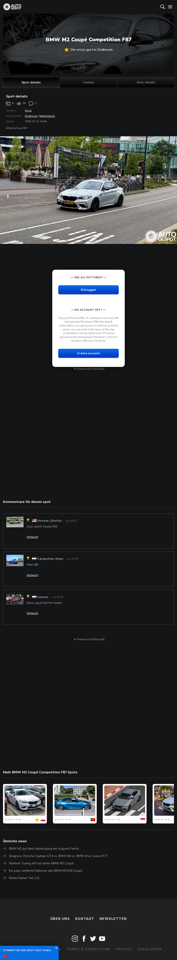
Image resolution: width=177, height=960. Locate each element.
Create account (88, 353)
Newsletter (113, 918)
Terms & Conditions (88, 949)
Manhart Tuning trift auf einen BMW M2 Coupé (41, 863)
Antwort (32, 537)
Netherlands (47, 116)
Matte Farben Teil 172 (24, 878)
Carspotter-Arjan (50, 559)
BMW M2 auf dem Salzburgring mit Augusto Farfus (44, 849)
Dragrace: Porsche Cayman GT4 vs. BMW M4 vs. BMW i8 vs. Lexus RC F (58, 856)
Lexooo (42, 597)
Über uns (60, 918)
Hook (28, 110)
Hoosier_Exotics (49, 521)
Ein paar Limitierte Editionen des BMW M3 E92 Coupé (45, 871)
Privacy (124, 949)
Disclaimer (150, 949)
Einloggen (88, 290)
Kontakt (84, 918)
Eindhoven (31, 116)
